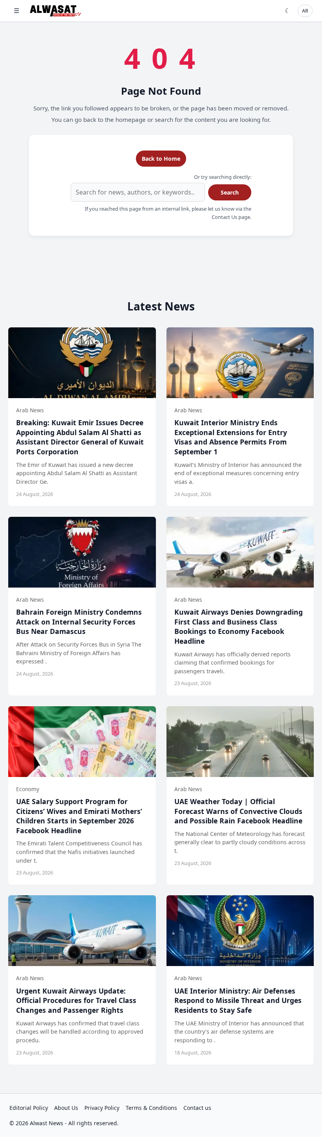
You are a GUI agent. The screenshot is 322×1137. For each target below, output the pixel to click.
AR (305, 10)
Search (230, 192)
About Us (66, 1107)
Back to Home (161, 158)
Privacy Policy (101, 1107)
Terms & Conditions (151, 1107)
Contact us (197, 1107)
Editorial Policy (28, 1107)
